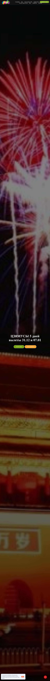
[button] (19, 346)
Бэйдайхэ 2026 (36, 1)
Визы (30, 3)
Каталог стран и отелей (23, 3)
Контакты (40, 3)
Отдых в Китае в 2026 (28, 1)
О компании (17, 1)
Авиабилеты (34, 3)
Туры (22, 1)
